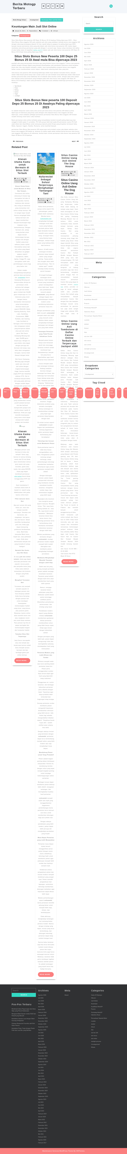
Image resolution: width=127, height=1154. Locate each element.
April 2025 (87, 110)
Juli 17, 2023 (20, 178)
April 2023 (87, 208)
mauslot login (62, 391)
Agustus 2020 (88, 250)
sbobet (86, 324)
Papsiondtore (33, 31)
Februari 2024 (89, 167)
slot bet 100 (88, 336)
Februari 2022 (89, 225)
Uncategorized (34, 20)
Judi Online (88, 291)
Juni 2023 (87, 200)
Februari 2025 (89, 118)
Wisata (86, 357)
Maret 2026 (88, 65)
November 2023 (89, 180)
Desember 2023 (89, 176)
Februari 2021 (89, 245)
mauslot (34, 389)
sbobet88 (89, 389)
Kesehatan (87, 295)
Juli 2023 (87, 196)
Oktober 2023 (88, 184)
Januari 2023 (88, 217)
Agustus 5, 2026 (45, 199)
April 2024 (87, 159)
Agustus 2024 (88, 143)
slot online (87, 344)
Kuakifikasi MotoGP (90, 299)
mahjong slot (7, 391)
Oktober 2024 (88, 134)
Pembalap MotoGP (90, 307)
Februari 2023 (89, 213)
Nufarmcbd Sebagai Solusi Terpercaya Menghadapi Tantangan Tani (45, 185)
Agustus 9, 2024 (68, 171)
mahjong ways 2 (26, 391)
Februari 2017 (89, 254)
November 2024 (89, 130)
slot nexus (87, 340)
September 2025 (89, 89)
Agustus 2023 (88, 192)
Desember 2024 (89, 126)
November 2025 (89, 81)
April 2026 (87, 60)
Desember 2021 (89, 229)
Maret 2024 (88, 163)
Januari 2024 (88, 171)
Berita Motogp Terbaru (19, 20)
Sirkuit (86, 328)
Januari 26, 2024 (20, 31)
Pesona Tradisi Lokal (71, 392)
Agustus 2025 (88, 93)
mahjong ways (16, 391)
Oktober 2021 (88, 237)
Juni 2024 (87, 151)
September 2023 (89, 188)
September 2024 (89, 139)
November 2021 (89, 233)
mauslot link (53, 391)
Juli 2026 (87, 48)
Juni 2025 (87, 102)
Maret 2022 (88, 221)
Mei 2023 (87, 204)
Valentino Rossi (89, 311)
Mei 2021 (87, 241)
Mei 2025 (87, 106)
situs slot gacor (112, 392)
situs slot (104, 391)
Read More (23, 661)
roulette (86, 320)
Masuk (86, 268)
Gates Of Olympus (90, 283)
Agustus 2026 (88, 44)
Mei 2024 (87, 155)
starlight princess (90, 349)
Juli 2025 (87, 97)
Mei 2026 (87, 56)
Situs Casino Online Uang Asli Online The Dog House (69, 161)
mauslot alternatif (44, 391)
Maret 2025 (88, 114)
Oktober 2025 (88, 85)
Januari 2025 (88, 122)
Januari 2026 (88, 73)
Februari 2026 (89, 69)
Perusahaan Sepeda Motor (93, 316)
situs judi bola (97, 392)
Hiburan (87, 287)
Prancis (86, 303)
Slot (85, 332)
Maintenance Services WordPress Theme (57, 1151)
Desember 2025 (89, 77)
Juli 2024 (87, 147)
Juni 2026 (87, 52)
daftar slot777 (38, 50)
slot (119, 389)
